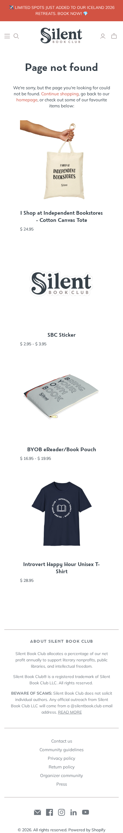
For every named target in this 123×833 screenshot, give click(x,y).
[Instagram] (61, 812)
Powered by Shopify (86, 829)
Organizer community (61, 775)
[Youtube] (85, 812)
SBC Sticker (61, 335)
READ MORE (70, 712)
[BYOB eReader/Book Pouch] (61, 398)
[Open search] (16, 36)
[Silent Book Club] (61, 35)
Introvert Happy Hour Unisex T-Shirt (61, 568)
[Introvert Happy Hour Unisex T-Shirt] (61, 513)
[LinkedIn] (73, 812)
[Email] (37, 812)
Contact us (61, 741)
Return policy (62, 767)
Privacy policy (61, 758)
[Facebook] (49, 812)
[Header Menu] (7, 36)
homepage (26, 99)
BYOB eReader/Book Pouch (61, 449)
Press (61, 784)
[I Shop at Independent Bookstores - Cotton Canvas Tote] (61, 162)
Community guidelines (61, 749)
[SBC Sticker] (61, 284)
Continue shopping (60, 93)
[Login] (103, 36)
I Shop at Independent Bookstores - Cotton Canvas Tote (61, 216)
